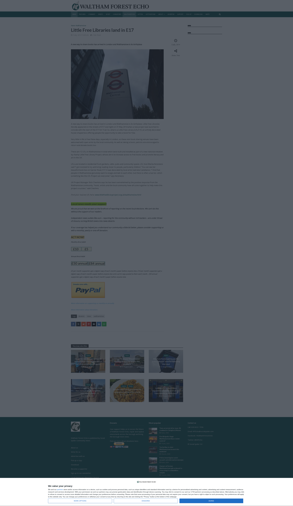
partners (60, 489)
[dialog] (146, 492)
